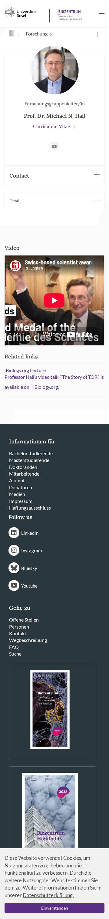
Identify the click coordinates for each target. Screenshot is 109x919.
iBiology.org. (46, 387)
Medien (17, 494)
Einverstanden (54, 908)
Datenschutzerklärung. (48, 895)
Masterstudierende (29, 460)
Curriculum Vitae (52, 126)
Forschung (37, 33)
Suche (15, 653)
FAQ (14, 647)
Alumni (16, 480)
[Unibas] (26, 11)
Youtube (29, 585)
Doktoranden (23, 467)
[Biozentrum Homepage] (68, 12)
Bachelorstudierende (31, 453)
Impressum (20, 501)
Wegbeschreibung (28, 640)
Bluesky (29, 568)
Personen (19, 626)
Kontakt (17, 633)
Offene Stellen (24, 619)
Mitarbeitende (24, 473)
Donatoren (20, 487)
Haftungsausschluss (30, 507)
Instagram (31, 550)
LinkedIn (29, 533)
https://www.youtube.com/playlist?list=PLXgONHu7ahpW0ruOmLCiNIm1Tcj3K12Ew (54, 146)
